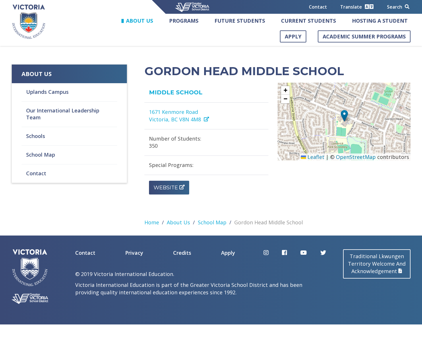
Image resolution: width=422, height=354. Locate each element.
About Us (139, 20)
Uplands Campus (47, 91)
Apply (293, 36)
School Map (40, 154)
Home (151, 222)
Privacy (134, 252)
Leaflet (315, 156)
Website (166, 187)
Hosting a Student (380, 20)
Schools (35, 136)
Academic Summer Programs (364, 36)
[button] (344, 116)
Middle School (175, 92)
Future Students (239, 20)
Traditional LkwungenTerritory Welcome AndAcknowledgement (377, 264)
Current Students (308, 20)
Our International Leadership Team (62, 114)
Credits (182, 252)
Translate (351, 7)
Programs (183, 20)
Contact (318, 7)
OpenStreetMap (356, 156)
